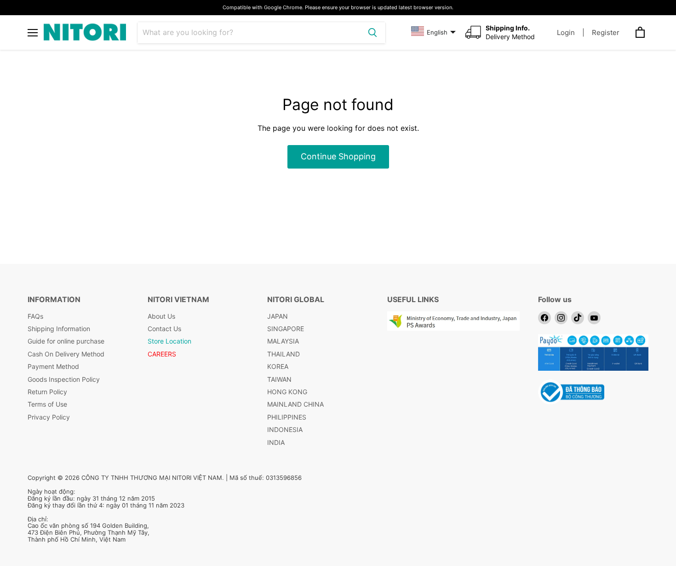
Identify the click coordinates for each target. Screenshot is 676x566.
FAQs (35, 316)
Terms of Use (47, 404)
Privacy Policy (49, 417)
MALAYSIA (283, 341)
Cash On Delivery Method (66, 354)
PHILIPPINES (286, 417)
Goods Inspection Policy (64, 379)
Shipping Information (59, 329)
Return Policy (47, 392)
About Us (161, 316)
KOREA (277, 366)
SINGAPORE (285, 329)
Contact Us (164, 329)
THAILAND (283, 354)
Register (605, 32)
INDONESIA (285, 429)
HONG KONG (287, 392)
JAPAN (277, 316)
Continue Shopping (338, 156)
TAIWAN (279, 379)
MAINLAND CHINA (295, 404)
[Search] (372, 32)
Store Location (169, 341)
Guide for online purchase (66, 341)
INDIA (276, 442)
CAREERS (162, 354)
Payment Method (53, 366)
